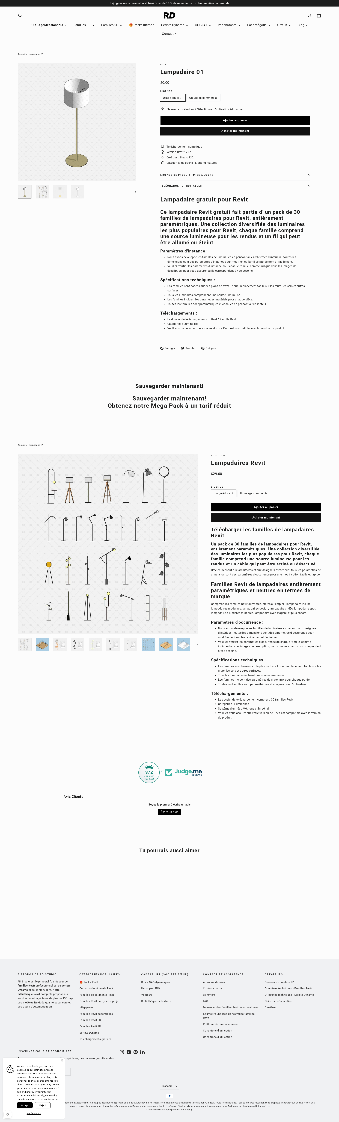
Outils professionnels (47, 25)
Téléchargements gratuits (95, 1039)
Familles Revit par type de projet (99, 1001)
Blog (301, 25)
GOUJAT (201, 25)
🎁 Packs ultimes (141, 25)
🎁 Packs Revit (88, 982)
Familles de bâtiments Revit (96, 994)
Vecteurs (146, 994)
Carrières (270, 1007)
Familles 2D (110, 25)
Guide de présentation (278, 1001)
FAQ (205, 1001)
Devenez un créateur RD (279, 982)
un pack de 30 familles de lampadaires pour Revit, (230, 215)
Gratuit (282, 25)
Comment (209, 994)
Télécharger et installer (181, 186)
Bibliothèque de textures (156, 1001)
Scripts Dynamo (173, 25)
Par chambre (227, 25)
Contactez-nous (213, 988)
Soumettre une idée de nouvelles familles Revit (229, 1016)
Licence (166, 91)
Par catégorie (257, 25)
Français (167, 1086)
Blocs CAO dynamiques (155, 982)
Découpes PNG (150, 988)
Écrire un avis (169, 812)
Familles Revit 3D (90, 1020)
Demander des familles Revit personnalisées (230, 1007)
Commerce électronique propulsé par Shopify (169, 1109)
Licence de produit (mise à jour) (186, 175)
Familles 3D (82, 25)
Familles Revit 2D (90, 1026)
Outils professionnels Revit (96, 988)
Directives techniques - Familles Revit (288, 988)
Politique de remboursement (220, 1024)
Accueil (22, 54)
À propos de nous (214, 982)
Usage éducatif (173, 97)
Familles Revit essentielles (96, 1013)
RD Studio (167, 64)
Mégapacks (86, 1007)
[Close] (62, 1060)
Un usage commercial (203, 97)
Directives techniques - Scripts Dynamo (289, 994)
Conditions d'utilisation (217, 1030)
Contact (168, 33)
